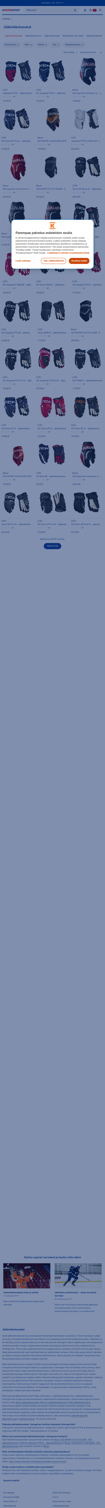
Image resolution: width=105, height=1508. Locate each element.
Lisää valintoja (23, 261)
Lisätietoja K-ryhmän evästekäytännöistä (67, 253)
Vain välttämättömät (53, 261)
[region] (52, 244)
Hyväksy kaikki (79, 261)
